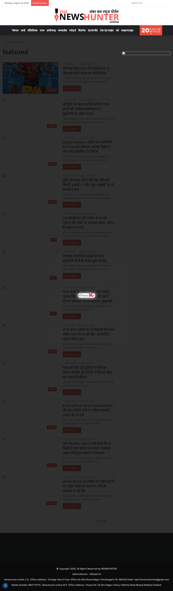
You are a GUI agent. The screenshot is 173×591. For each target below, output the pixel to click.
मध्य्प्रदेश (62, 30)
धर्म (117, 30)
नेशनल (15, 30)
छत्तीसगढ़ (51, 30)
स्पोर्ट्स (72, 30)
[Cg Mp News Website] (86, 15)
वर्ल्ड (23, 30)
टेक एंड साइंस (107, 30)
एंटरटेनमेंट (93, 30)
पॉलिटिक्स (33, 30)
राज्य (42, 30)
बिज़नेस (82, 30)
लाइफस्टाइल (127, 30)
